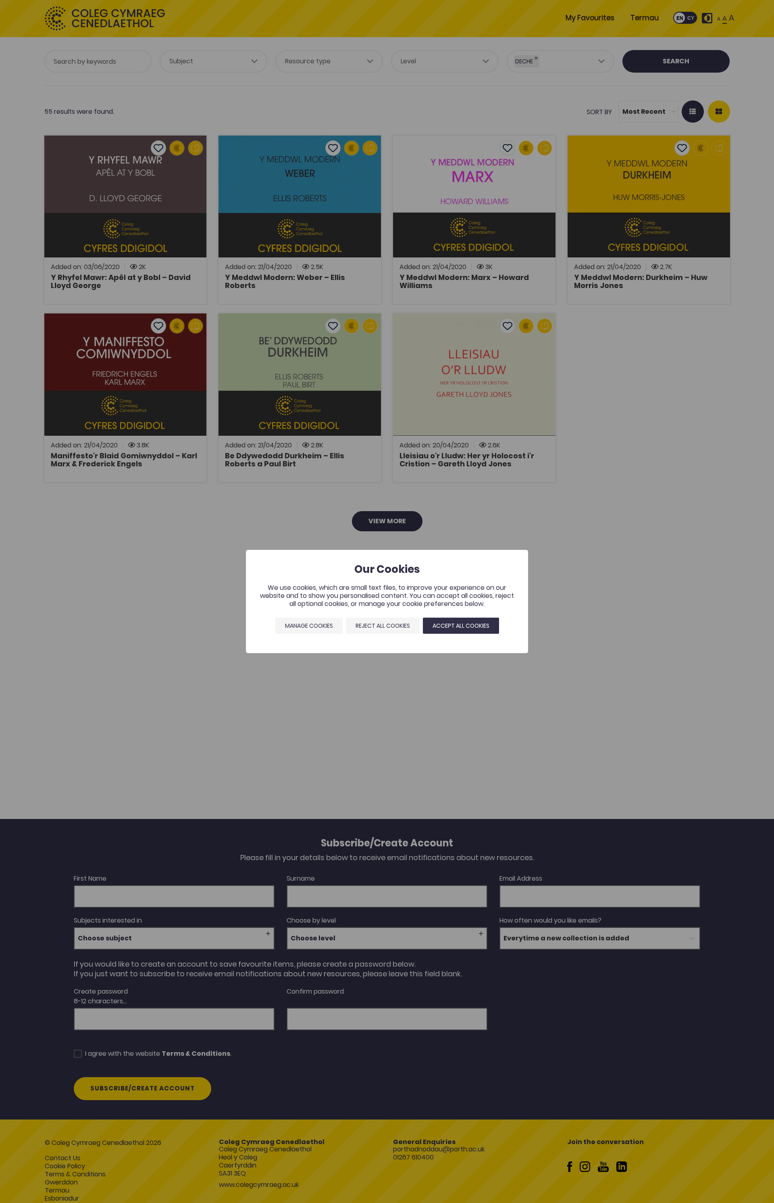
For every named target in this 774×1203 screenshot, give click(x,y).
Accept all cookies (461, 626)
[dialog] (387, 601)
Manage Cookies (309, 626)
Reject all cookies (383, 626)
